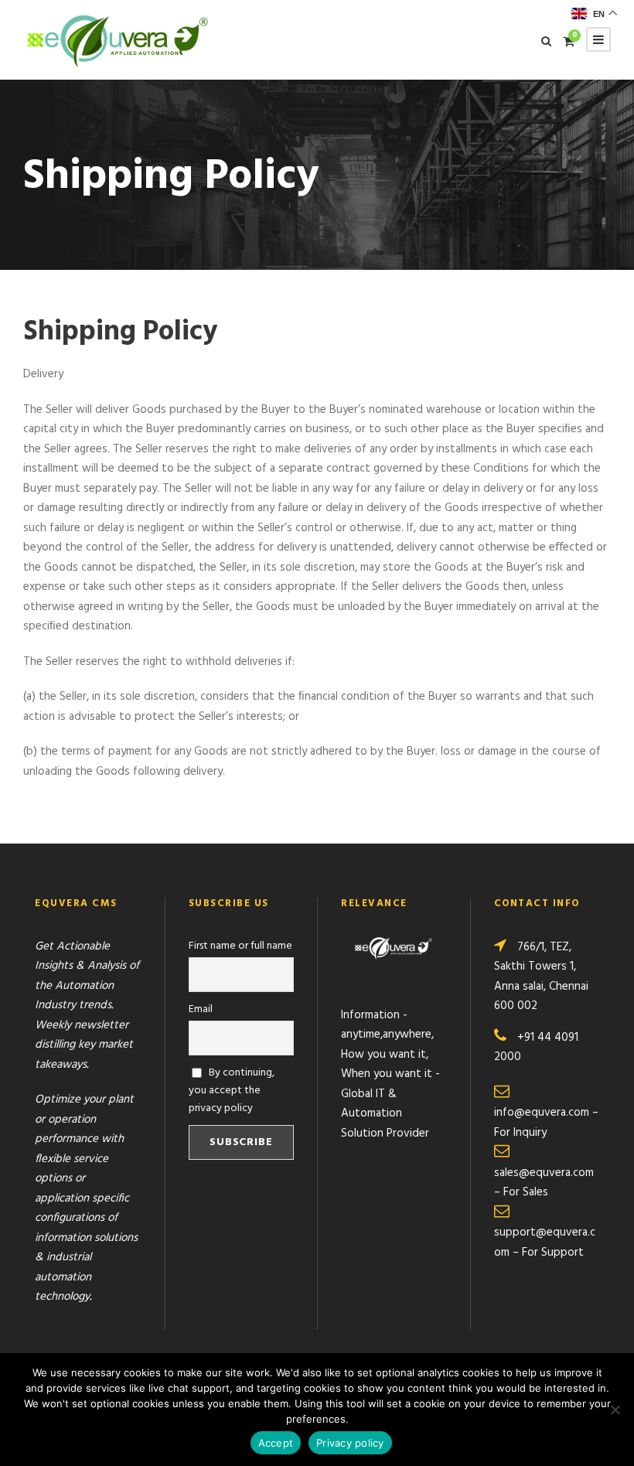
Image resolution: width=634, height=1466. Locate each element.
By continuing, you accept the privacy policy (232, 1090)
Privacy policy (350, 1443)
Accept (276, 1443)
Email (201, 1009)
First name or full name (240, 946)
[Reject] (614, 1409)
